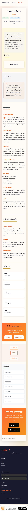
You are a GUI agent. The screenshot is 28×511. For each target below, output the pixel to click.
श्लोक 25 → (14, 358)
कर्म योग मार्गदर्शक (8, 377)
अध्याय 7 (14, 2)
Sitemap (3, 492)
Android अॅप (18, 337)
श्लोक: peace (7, 391)
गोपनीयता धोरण (4, 485)
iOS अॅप (8, 337)
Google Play (15, 429)
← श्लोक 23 (14, 347)
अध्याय (8, 2)
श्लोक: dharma (8, 401)
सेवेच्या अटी (3, 487)
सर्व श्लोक (3, 465)
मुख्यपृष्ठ (4, 2)
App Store (15, 425)
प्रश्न (2, 468)
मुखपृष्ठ (2, 461)
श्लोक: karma (8, 396)
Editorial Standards (6, 490)
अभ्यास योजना (8, 381)
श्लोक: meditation (9, 386)
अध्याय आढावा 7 (8, 372)
